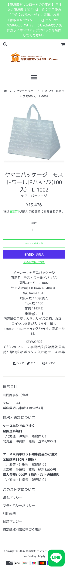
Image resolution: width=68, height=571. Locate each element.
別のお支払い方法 (34, 262)
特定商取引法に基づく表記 (22, 529)
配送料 (14, 211)
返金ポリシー (12, 497)
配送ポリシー (12, 521)
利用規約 (9, 513)
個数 (34, 223)
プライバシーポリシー (19, 505)
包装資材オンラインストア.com (44, 551)
